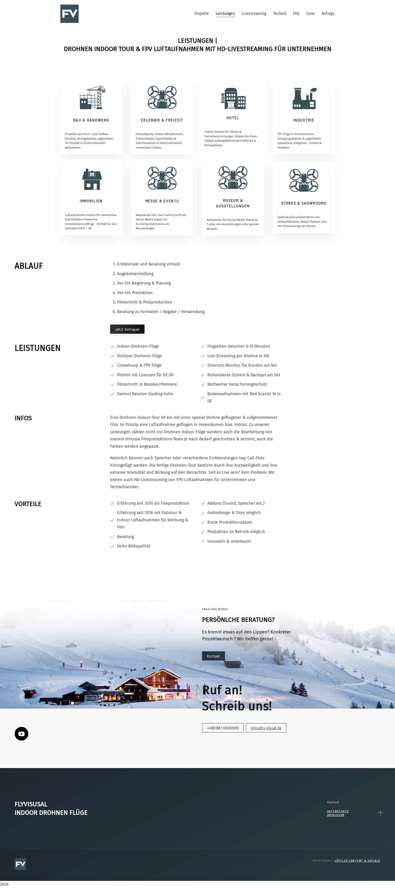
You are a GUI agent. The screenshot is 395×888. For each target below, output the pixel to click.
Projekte (202, 13)
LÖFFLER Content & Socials (358, 860)
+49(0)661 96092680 (223, 727)
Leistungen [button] (225, 13)
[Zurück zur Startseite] (70, 14)
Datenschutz (338, 811)
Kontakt (213, 655)
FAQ (296, 13)
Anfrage (328, 13)
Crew (310, 13)
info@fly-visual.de (266, 727)
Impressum (335, 815)
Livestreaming (254, 13)
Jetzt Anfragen (127, 329)
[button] (380, 813)
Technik (279, 13)
